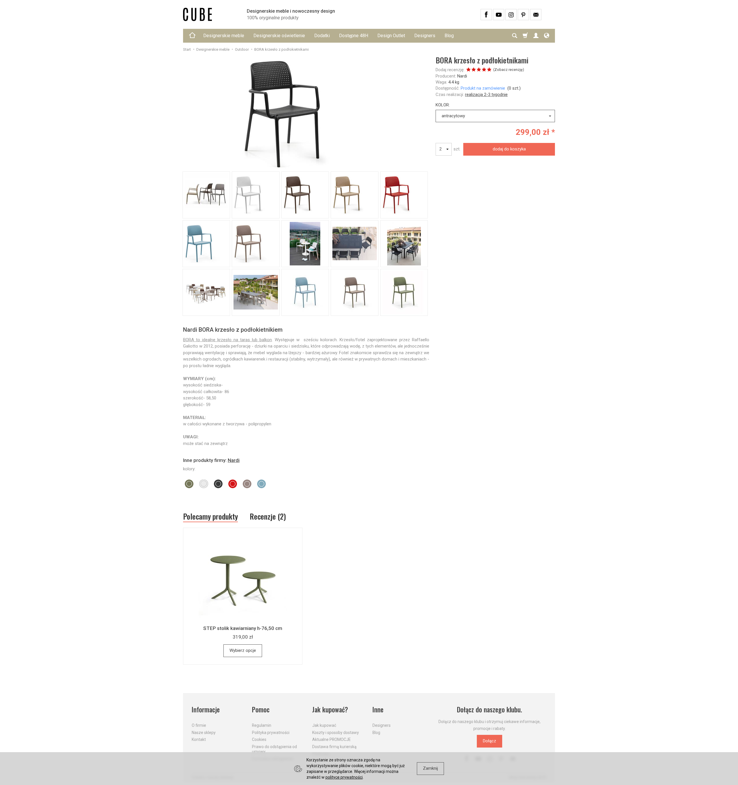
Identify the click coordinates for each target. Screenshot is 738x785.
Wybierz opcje (242, 650)
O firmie (199, 725)
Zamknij (430, 768)
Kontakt (199, 739)
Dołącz (489, 741)
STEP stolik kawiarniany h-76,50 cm (242, 628)
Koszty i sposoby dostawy (335, 732)
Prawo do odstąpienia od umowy (274, 749)
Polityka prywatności (270, 732)
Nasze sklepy (204, 732)
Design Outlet (391, 35)
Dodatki (322, 35)
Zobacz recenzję (508, 69)
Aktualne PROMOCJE (331, 739)
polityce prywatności (344, 777)
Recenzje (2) (268, 516)
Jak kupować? (330, 709)
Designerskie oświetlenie (279, 35)
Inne (377, 709)
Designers (424, 35)
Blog (449, 35)
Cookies (259, 739)
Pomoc (261, 709)
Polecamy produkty (210, 516)
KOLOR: (443, 104)
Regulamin (261, 725)
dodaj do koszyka (509, 149)
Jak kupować (324, 725)
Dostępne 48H (353, 35)
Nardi (462, 76)
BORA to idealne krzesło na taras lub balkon (227, 339)
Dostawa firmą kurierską (334, 746)
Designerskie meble (223, 35)
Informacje (206, 709)
